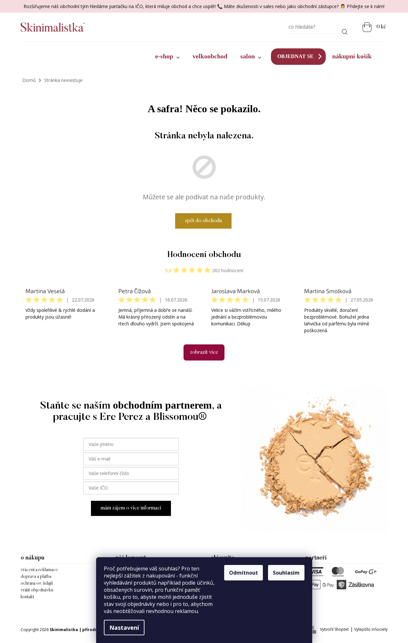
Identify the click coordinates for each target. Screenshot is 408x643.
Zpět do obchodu (203, 220)
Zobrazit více (204, 352)
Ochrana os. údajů (37, 583)
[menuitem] (167, 56)
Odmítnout (243, 572)
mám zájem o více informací (131, 508)
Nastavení (124, 627)
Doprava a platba (36, 577)
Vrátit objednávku (37, 590)
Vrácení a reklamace (39, 570)
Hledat (345, 31)
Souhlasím (286, 572)
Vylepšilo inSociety (371, 629)
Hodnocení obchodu (204, 255)
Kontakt (27, 597)
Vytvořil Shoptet (334, 629)
